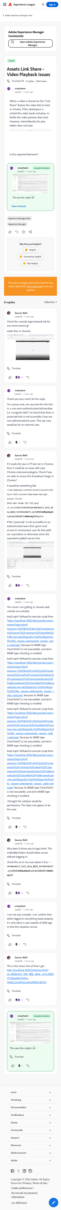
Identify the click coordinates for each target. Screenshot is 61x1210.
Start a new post (34, 286)
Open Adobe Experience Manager (32, 43)
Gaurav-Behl (21, 312)
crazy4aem (20, 88)
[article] (30, 345)
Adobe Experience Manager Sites (18, 15)
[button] (18, 81)
